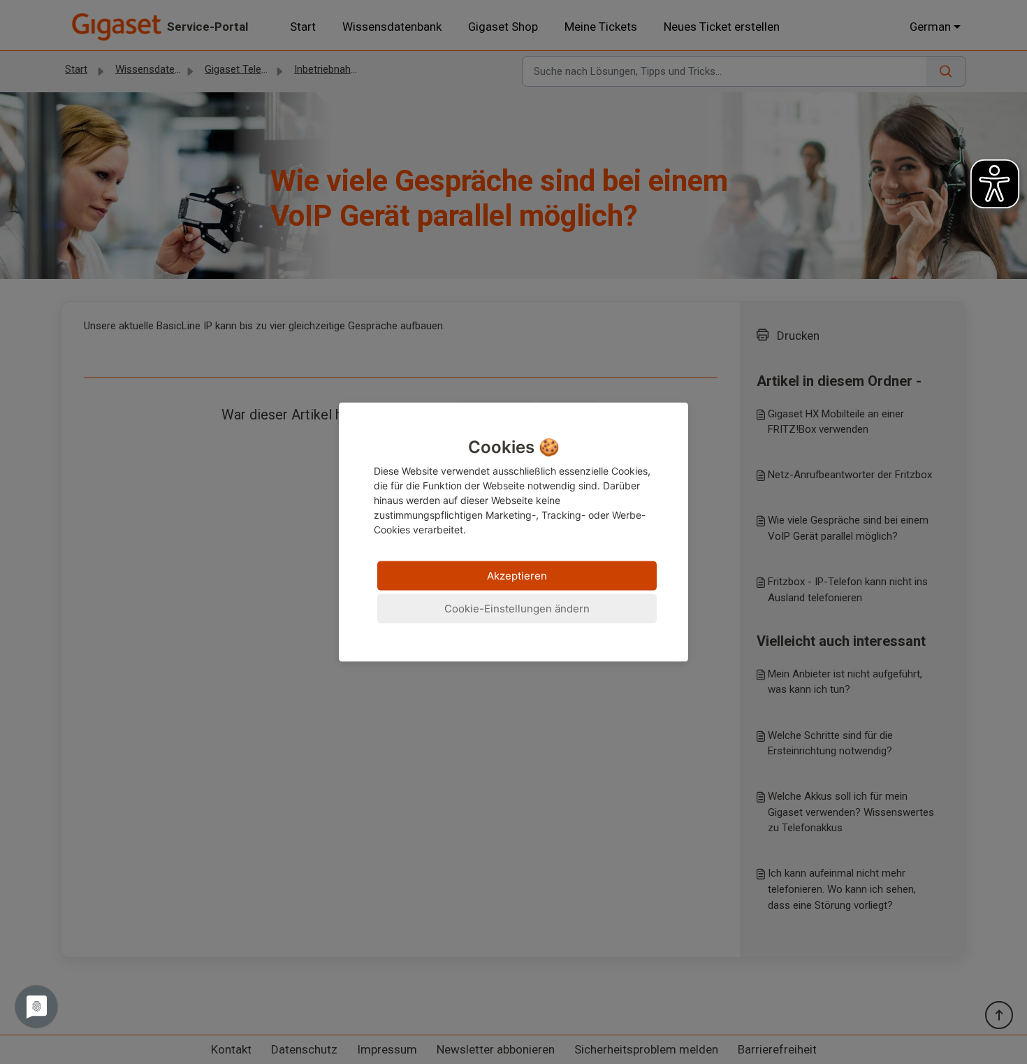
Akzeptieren (517, 575)
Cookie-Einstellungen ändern (517, 607)
